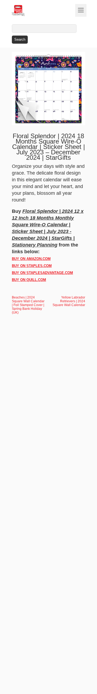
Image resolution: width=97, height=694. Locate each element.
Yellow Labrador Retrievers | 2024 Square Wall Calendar (69, 301)
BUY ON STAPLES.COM (32, 266)
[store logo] (28, 10)
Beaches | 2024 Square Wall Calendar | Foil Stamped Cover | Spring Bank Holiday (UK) (28, 305)
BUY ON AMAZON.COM (31, 259)
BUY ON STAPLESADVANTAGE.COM (42, 273)
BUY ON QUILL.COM (29, 280)
